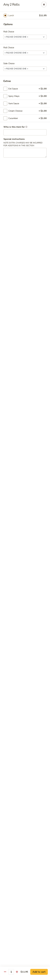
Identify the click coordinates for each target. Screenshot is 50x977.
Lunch (11, 15)
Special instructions (14, 139)
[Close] (44, 4)
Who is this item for (14, 126)
